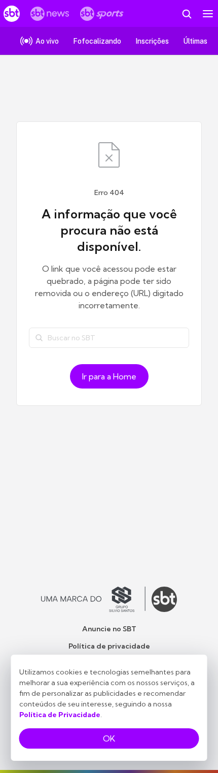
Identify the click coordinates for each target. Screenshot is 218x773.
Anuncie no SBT (109, 628)
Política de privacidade (109, 646)
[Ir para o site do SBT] (164, 599)
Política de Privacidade (59, 714)
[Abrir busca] (186, 14)
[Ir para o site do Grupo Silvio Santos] (93, 599)
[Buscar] (39, 338)
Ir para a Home (109, 376)
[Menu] (208, 14)
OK (109, 738)
